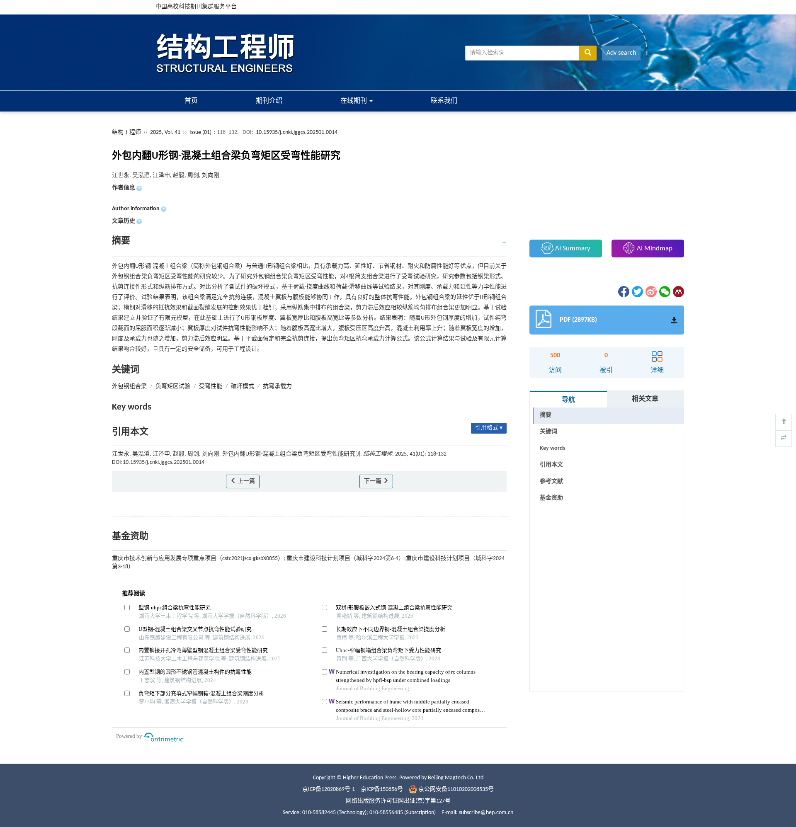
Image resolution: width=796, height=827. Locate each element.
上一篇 (245, 481)
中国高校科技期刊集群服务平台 (196, 7)
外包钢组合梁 (129, 386)
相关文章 (645, 399)
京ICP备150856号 (382, 789)
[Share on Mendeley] (678, 292)
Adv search (621, 53)
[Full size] (783, 438)
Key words (552, 448)
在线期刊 (354, 101)
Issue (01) (200, 132)
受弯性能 (210, 386)
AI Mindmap (653, 248)
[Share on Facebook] (623, 292)
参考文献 (551, 481)
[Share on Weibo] (650, 292)
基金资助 (551, 498)
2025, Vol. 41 (166, 132)
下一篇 (373, 481)
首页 (191, 101)
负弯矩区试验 (172, 386)
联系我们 (444, 101)
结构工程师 (126, 132)
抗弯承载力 (277, 386)
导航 (568, 400)
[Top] (783, 422)
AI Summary (571, 248)
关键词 (548, 432)
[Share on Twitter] (637, 292)
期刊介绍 (269, 101)
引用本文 (551, 465)
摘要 (545, 415)
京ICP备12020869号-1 (328, 789)
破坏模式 (242, 386)
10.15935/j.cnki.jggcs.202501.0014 (296, 132)
